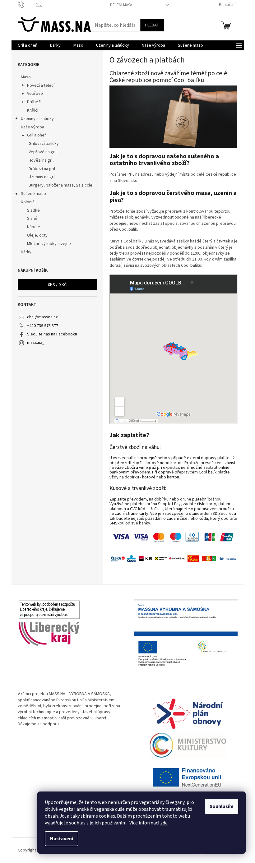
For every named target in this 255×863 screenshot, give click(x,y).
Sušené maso (33, 194)
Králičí (32, 110)
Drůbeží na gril (42, 169)
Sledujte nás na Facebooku (52, 334)
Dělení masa (121, 5)
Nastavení (61, 838)
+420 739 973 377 (42, 326)
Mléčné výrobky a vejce (49, 244)
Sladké (33, 210)
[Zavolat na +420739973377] (27, 4)
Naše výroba (32, 127)
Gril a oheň (37, 135)
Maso (26, 77)
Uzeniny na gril (42, 177)
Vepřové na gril (43, 152)
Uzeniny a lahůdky (37, 119)
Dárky (26, 252)
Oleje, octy (37, 235)
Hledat (152, 25)
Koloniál (28, 202)
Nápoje (33, 227)
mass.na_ (35, 342)
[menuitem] (28, 45)
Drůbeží (34, 102)
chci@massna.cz (42, 317)
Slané (32, 218)
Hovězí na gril (41, 160)
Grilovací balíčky (44, 144)
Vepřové (35, 93)
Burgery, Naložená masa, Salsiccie (60, 185)
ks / (57, 285)
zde (164, 822)
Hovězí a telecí (40, 85)
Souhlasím (222, 806)
